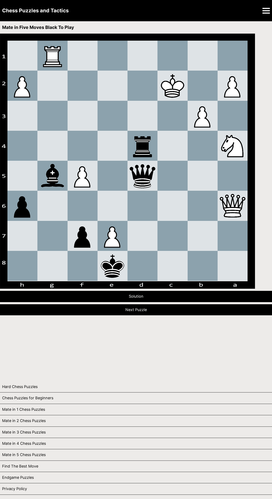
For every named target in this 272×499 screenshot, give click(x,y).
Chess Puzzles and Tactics (35, 10)
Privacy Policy (14, 488)
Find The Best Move (20, 466)
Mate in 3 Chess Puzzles (24, 432)
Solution (136, 296)
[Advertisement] (127, 347)
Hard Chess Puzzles (20, 386)
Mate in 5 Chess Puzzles (24, 454)
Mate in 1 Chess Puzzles (23, 409)
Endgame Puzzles (18, 477)
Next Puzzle (136, 309)
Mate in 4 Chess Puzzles (24, 443)
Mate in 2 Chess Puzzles (24, 420)
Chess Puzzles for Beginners (27, 398)
